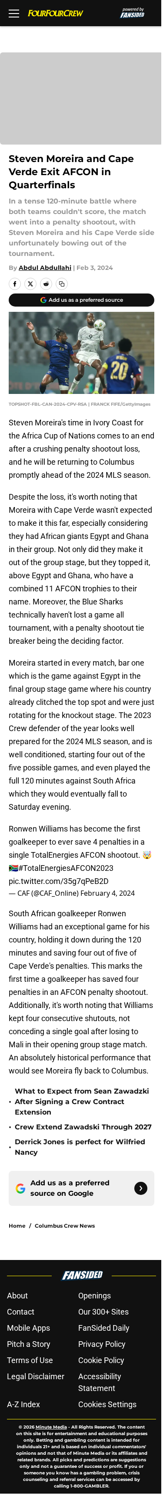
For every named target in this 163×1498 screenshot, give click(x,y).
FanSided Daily (104, 1327)
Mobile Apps (28, 1327)
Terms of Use (30, 1360)
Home (17, 1225)
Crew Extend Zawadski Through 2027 (83, 1127)
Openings (94, 1295)
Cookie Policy (101, 1360)
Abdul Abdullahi (45, 268)
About (17, 1295)
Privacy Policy (102, 1344)
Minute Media (51, 1427)
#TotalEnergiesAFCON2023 (65, 868)
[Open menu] (14, 13)
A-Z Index (23, 1404)
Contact (20, 1311)
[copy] (62, 284)
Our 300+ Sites (103, 1311)
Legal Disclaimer (35, 1376)
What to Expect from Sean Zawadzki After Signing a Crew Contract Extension (82, 1101)
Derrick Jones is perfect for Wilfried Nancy (80, 1147)
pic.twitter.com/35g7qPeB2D (59, 881)
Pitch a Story (28, 1344)
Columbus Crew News (65, 1225)
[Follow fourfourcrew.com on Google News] (140, 1188)
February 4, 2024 (107, 893)
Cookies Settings (107, 1404)
